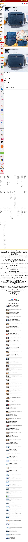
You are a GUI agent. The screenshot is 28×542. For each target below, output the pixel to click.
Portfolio (10, 198)
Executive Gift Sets (18, 211)
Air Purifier (14, 191)
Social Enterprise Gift (11, 218)
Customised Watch (15, 204)
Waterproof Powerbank (5, 210)
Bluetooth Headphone (22, 177)
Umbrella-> (1, 23)
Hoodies (0, 177)
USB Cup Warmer (22, 185)
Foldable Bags (7, 178)
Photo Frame (14, 199)
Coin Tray (10, 212)
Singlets (0, 185)
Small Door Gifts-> (1, 21)
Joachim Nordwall (4, 243)
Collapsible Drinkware (18, 177)
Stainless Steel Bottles (18, 182)
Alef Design (4, 223)
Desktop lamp (4, 191)
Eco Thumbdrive (21, 210)
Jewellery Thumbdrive (22, 211)
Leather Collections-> (1, 18)
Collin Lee (4, 241)
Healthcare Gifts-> (1, 17)
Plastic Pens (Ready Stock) (8, 210)
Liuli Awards (4, 177)
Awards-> (0, 8)
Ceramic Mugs (18, 176)
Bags (10, 191)
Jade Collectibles (4, 245)
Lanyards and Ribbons (1, 180)
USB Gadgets (21, 186)
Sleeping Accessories (25, 211)
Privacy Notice (1, 32)
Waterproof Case (1, 212)
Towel (0, 186)
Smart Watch (14, 205)
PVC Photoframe (11, 210)
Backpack (7, 175)
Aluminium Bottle (18, 175)
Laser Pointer (7, 191)
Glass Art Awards (4, 176)
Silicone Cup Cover (11, 217)
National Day (24, 178)
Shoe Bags (1, 13)
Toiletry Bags (1, 14)
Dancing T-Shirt (1, 181)
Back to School (25, 175)
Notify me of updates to (2, 41)
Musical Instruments (15, 198)
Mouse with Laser (8, 192)
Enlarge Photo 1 (7, 72)
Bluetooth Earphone (22, 176)
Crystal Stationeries (5, 240)
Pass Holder (11, 197)
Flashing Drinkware (18, 178)
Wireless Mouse (22, 182)
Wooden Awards (4, 178)
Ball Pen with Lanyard (25, 191)
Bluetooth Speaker (22, 178)
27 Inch (0, 223)
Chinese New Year (25, 176)
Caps (0, 175)
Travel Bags (24, 212)
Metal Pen (24, 193)
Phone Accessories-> (1, 20)
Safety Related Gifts (15, 202)
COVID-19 (0, 191)
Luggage (1, 12)
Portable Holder (1, 211)
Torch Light (4, 192)
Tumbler (17, 183)
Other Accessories (25, 210)
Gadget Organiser (1, 11)
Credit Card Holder (11, 193)
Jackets (0, 176)
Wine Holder (7, 184)
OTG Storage (1, 210)
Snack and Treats (15, 175)
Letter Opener (18, 212)
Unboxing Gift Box (15, 203)
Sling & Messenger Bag (8, 182)
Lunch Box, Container (15, 197)
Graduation (24, 177)
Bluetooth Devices (22, 175)
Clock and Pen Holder (11, 192)
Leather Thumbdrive (22, 212)
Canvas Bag (1, 9)
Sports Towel (1, 189)
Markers (24, 192)
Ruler (10, 211)
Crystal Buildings (4, 239)
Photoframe (4, 225)
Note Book (17, 210)
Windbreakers (1, 178)
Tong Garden (4, 235)
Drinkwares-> (1, 16)
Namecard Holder (11, 216)
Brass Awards (4, 175)
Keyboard (21, 181)
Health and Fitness (1, 192)
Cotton (0, 182)
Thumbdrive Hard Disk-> (1, 22)
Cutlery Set (14, 193)
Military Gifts (1, 19)
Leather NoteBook (5, 224)
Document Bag (1, 10)
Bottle (0, 224)
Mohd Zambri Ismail (5, 244)
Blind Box (0, 15)
